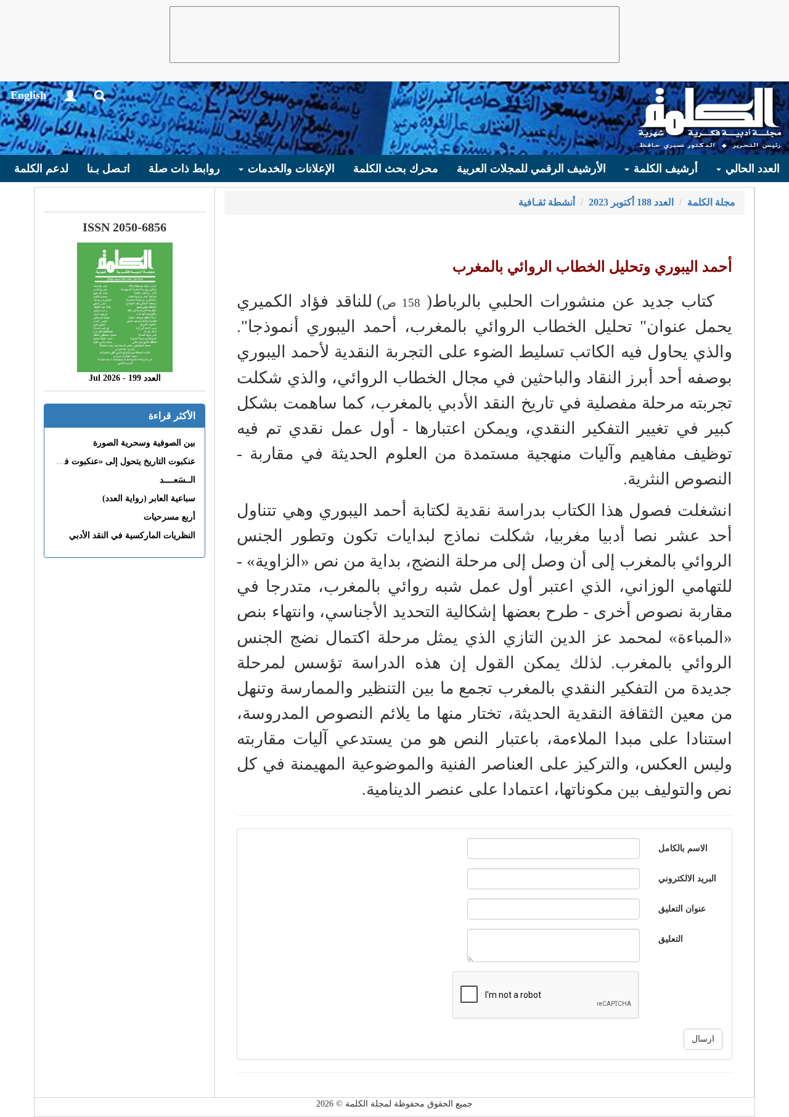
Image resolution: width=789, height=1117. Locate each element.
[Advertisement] (394, 34)
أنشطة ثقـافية (546, 202)
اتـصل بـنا (108, 168)
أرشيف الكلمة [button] (664, 168)
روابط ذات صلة (184, 168)
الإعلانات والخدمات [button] (290, 168)
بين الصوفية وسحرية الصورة (144, 442)
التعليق (670, 939)
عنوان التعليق (682, 908)
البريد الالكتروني (687, 878)
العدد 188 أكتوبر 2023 (631, 202)
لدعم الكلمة (41, 168)
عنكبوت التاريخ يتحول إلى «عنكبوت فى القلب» (112, 461)
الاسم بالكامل (683, 848)
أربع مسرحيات (169, 516)
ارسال (703, 1039)
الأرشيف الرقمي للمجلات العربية (531, 168)
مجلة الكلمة (711, 202)
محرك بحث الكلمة (395, 168)
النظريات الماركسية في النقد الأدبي (132, 535)
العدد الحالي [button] (751, 168)
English (28, 95)
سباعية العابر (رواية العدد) (148, 498)
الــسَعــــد (177, 479)
